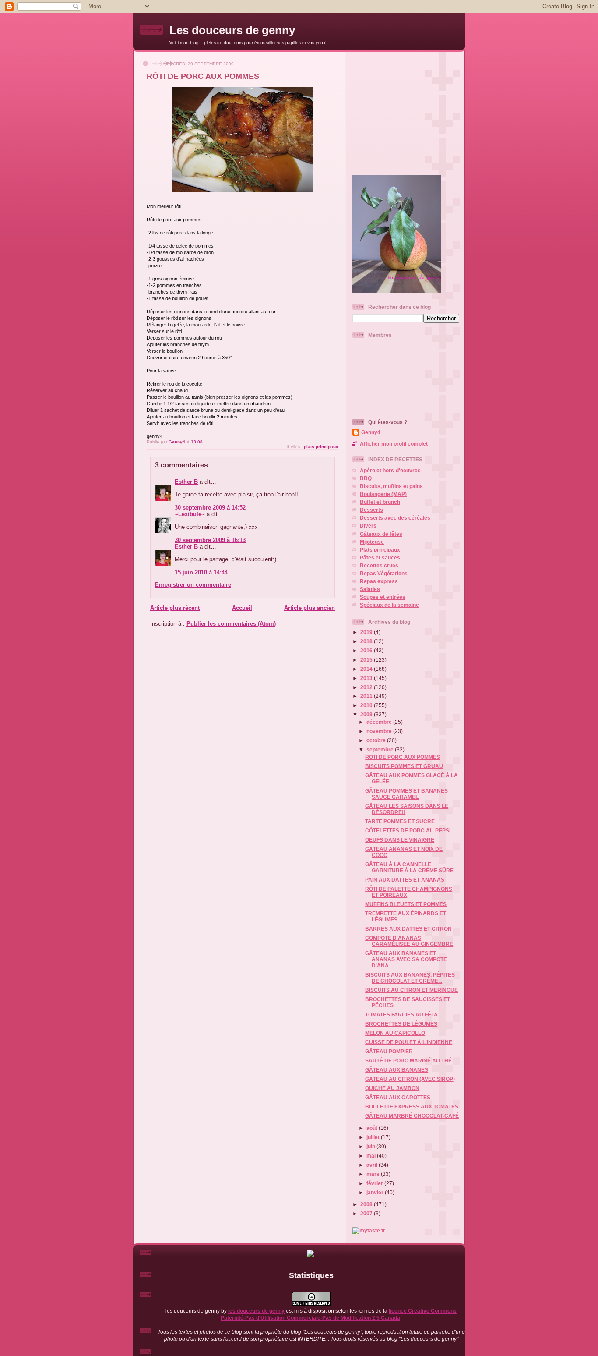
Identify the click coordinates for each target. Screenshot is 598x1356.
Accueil (242, 608)
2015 (367, 659)
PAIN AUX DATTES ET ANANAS (404, 879)
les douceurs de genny (256, 1311)
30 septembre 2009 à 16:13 (210, 540)
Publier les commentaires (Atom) (231, 623)
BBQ (366, 478)
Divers (368, 525)
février (375, 1183)
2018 (367, 641)
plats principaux (321, 446)
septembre (380, 749)
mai (371, 1155)
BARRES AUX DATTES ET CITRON (408, 928)
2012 (367, 687)
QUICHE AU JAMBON (392, 1088)
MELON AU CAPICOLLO (395, 1033)
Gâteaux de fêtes (381, 534)
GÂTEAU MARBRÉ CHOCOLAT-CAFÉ (412, 1116)
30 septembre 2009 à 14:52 (210, 507)
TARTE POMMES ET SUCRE (400, 821)
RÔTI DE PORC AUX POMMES (402, 757)
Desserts (371, 510)
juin (371, 1146)
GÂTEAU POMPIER (389, 1051)
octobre (376, 740)
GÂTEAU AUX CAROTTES (397, 1097)
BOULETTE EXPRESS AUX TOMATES (411, 1106)
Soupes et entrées (382, 597)
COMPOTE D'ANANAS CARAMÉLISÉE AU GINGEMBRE (409, 941)
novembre (379, 731)
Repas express (379, 581)
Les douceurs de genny (232, 30)
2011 (367, 696)
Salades (370, 589)
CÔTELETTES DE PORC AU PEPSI (407, 830)
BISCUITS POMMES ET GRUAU (404, 766)
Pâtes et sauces (380, 557)
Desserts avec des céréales (395, 517)
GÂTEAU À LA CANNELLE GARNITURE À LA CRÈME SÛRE (409, 867)
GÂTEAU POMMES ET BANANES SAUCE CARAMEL (406, 794)
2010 (367, 705)
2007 (367, 1213)
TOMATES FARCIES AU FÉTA (401, 1014)
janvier (375, 1192)
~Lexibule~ (190, 514)
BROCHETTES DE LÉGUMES (401, 1024)
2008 (367, 1204)
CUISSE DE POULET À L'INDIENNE (408, 1042)
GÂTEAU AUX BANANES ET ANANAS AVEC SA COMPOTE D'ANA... (406, 959)
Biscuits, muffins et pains (391, 486)
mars (373, 1174)
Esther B (186, 481)
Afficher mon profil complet (394, 443)
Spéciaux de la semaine (389, 605)
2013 (367, 678)
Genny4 (370, 432)
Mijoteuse (372, 542)
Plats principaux (380, 549)
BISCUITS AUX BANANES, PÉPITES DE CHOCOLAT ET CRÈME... (410, 978)
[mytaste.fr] (368, 1230)
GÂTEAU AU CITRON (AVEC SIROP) (410, 1079)
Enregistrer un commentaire (193, 584)
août (372, 1128)
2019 (367, 632)
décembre (379, 722)
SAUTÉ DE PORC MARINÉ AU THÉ (408, 1060)
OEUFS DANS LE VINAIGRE (399, 840)
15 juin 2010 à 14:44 (201, 572)
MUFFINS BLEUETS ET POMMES (406, 904)
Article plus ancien (309, 608)
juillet (373, 1137)
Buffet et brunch (380, 502)
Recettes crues (379, 565)
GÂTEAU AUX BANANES (396, 1070)
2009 (367, 714)
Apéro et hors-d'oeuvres (390, 470)
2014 (367, 669)
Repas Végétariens (384, 573)
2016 (367, 650)
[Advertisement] (407, 109)
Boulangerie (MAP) (383, 494)
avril (372, 1165)
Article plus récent (175, 608)
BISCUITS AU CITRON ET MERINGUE (411, 990)
